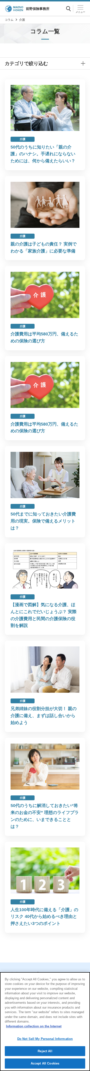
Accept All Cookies (45, 1063)
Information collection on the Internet (33, 1026)
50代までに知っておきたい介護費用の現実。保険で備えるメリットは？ (43, 521)
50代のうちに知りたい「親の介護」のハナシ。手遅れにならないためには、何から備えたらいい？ (43, 154)
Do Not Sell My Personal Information (45, 1039)
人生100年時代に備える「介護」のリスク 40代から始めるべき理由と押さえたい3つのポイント (44, 916)
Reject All (45, 1051)
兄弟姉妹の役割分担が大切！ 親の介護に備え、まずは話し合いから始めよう (44, 715)
